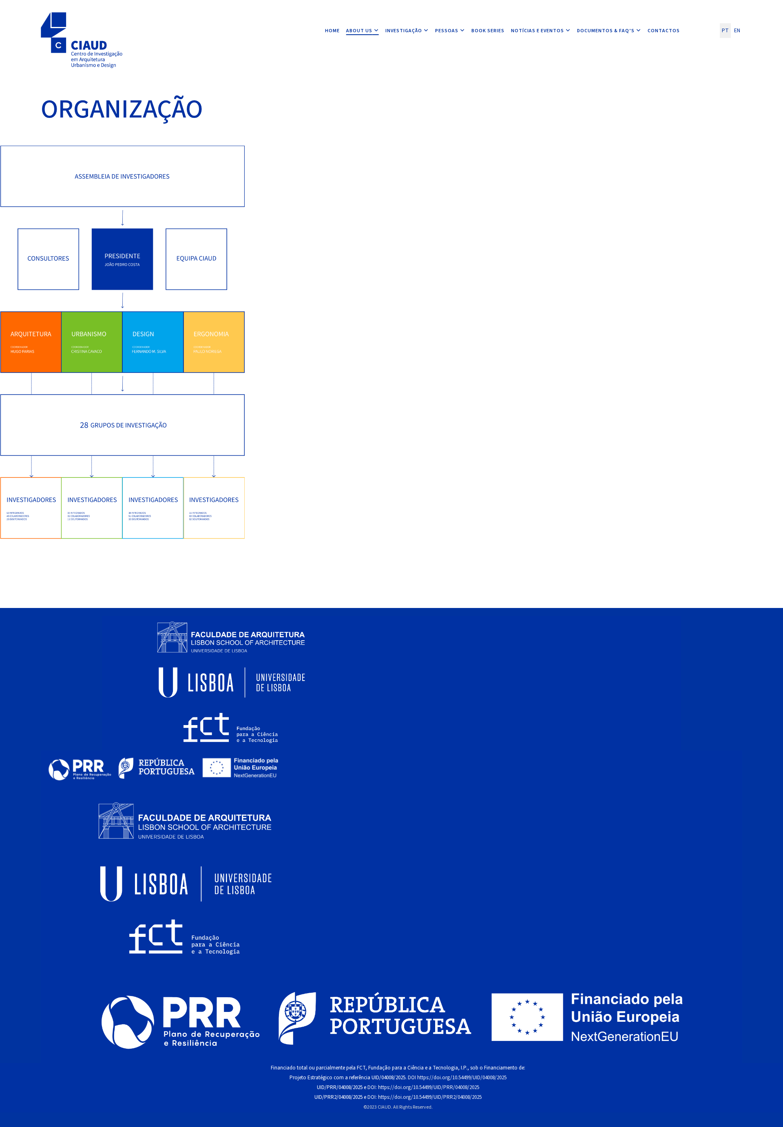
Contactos (664, 30)
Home (332, 30)
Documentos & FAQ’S (606, 30)
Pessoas (446, 30)
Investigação (403, 30)
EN (737, 31)
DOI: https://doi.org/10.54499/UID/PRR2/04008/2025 (424, 1097)
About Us (359, 30)
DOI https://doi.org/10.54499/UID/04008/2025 (457, 1077)
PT (725, 31)
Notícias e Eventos (537, 30)
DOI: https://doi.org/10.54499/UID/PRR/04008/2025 (423, 1087)
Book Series (487, 30)
